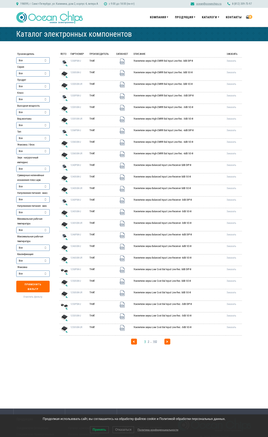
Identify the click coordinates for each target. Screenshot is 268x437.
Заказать (231, 60)
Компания (158, 17)
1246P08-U (75, 234)
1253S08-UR (76, 327)
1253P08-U (75, 304)
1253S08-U (75, 315)
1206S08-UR (76, 153)
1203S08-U (75, 107)
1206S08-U (75, 141)
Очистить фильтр (32, 296)
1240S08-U (75, 176)
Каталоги (209, 17)
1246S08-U (75, 246)
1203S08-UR (76, 118)
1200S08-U (75, 72)
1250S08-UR (76, 292)
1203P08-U (75, 95)
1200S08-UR (76, 83)
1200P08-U (75, 60)
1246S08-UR (76, 257)
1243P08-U (75, 199)
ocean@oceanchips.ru (209, 3)
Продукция (184, 17)
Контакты (234, 17)
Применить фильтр (33, 287)
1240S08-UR (76, 188)
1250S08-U (75, 280)
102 (155, 341)
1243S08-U (75, 211)
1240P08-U (75, 165)
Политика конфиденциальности (158, 429)
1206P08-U (75, 130)
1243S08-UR (76, 222)
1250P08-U (75, 269)
